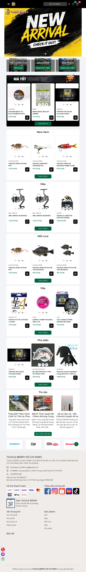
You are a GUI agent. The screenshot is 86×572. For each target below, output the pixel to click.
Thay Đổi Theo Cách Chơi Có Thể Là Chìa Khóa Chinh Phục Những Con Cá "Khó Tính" (19, 415)
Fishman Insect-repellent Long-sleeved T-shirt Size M (67, 373)
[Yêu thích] (15, 104)
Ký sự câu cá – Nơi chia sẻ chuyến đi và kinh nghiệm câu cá (67, 415)
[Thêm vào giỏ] (27, 222)
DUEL (34, 317)
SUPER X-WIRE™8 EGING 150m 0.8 (43, 321)
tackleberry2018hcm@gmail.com (24, 467)
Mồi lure (47, 522)
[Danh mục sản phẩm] (9, 4)
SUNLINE (11, 109)
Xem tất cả (43, 124)
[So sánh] (22, 104)
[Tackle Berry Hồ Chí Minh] (13, 4)
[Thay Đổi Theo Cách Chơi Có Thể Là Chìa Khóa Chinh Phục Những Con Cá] (19, 403)
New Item (43, 132)
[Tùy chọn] (27, 117)
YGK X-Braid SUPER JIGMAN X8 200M (64, 321)
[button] (76, 102)
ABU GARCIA (12, 213)
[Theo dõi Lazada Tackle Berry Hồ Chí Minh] (69, 491)
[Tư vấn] (3, 559)
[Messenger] (3, 554)
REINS (35, 109)
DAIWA (59, 213)
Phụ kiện (43, 340)
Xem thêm (43, 176)
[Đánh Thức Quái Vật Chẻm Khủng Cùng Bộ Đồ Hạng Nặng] (43, 403)
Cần (46, 515)
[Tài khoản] (69, 4)
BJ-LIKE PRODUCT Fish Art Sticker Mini (42, 373)
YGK (58, 317)
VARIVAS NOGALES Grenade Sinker (64, 113)
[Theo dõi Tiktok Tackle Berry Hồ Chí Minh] (76, 491)
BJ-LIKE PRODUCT (39, 369)
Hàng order (11, 525)
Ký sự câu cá (12, 522)
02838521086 (16, 474)
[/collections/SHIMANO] (14, 444)
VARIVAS (60, 109)
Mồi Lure (43, 236)
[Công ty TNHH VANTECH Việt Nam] (43, 32)
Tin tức (43, 392)
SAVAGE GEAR (13, 161)
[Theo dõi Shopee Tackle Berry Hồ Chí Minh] (62, 491)
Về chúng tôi (12, 515)
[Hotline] (3, 549)
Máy (43, 184)
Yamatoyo (12, 317)
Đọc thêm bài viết (43, 434)
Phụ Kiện (48, 528)
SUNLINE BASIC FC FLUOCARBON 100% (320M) (16, 113)
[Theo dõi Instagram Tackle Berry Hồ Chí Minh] (54, 491)
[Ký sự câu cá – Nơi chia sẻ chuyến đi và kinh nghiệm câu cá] (67, 403)
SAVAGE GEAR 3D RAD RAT (17, 164)
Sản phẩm (11, 518)
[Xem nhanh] (18, 104)
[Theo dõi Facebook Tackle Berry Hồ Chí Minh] (47, 491)
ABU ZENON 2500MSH (41, 216)
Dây (43, 288)
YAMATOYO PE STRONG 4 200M (18, 321)
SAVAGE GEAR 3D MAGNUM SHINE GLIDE (66, 164)
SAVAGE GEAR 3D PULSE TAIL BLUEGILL (42, 269)
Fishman (60, 369)
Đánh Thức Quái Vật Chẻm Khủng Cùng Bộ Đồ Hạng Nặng (43, 415)
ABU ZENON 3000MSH (17, 216)
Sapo (71, 569)
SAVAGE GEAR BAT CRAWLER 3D (40, 164)
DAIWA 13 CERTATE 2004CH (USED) (64, 217)
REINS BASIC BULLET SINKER (41, 113)
